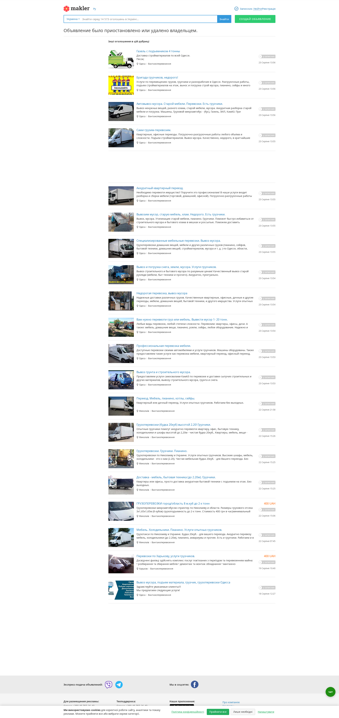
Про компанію (231, 702)
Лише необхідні (242, 711)
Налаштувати (266, 711)
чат (330, 691)
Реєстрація (268, 8)
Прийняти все (218, 711)
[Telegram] (119, 684)
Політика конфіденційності (187, 711)
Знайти (224, 19)
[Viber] (108, 684)
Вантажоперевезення (159, 64)
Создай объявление (255, 19)
